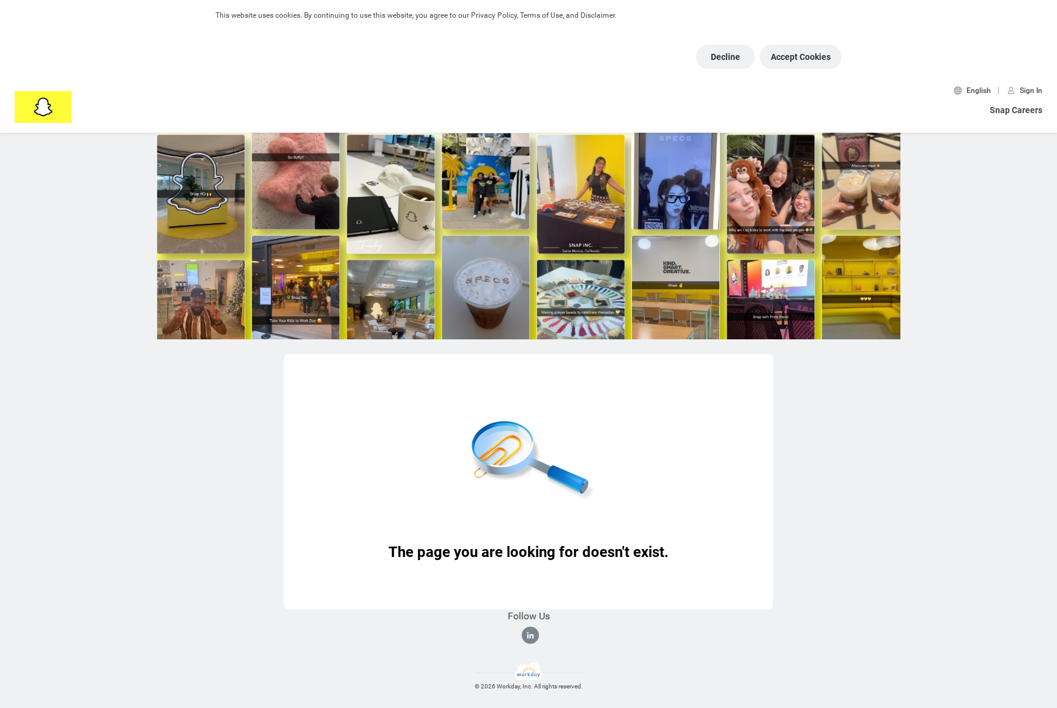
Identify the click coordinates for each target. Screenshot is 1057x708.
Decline (725, 57)
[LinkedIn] (530, 635)
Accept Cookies (801, 57)
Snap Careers (1016, 110)
